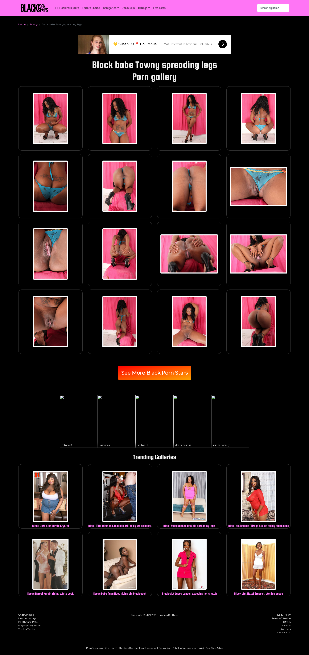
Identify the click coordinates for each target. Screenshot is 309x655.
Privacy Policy (283, 614)
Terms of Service (281, 618)
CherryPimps (26, 614)
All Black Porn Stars (67, 8)
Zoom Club (128, 8)
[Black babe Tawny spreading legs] (50, 118)
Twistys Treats (26, 629)
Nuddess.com (148, 648)
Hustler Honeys (27, 618)
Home (22, 24)
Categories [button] (109, 8)
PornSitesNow (94, 648)
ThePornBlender (129, 648)
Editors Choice (91, 8)
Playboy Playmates (29, 625)
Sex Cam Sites (214, 648)
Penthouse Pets (27, 621)
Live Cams (159, 8)
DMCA (287, 621)
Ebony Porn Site (168, 648)
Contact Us (284, 632)
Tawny (34, 24)
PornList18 (111, 648)
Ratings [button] (142, 8)
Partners (286, 629)
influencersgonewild (192, 648)
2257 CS (286, 625)
